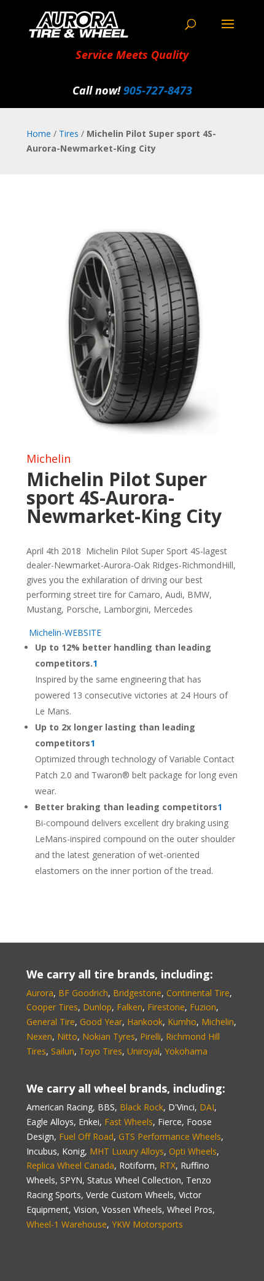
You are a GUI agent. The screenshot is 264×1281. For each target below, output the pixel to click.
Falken (129, 1007)
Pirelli (150, 1036)
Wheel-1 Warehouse (66, 1224)
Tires (69, 133)
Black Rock (141, 1107)
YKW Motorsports (147, 1224)
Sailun (62, 1051)
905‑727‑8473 (157, 90)
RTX (168, 1165)
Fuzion (203, 1007)
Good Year (101, 1022)
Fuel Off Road (86, 1136)
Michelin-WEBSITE (63, 632)
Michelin (48, 458)
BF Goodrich (83, 993)
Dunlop (97, 1007)
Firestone (166, 1007)
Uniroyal (143, 1051)
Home (38, 133)
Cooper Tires (52, 1007)
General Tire (50, 1022)
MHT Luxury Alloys (127, 1151)
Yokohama (186, 1051)
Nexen (39, 1036)
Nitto (67, 1036)
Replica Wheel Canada (70, 1165)
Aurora (39, 993)
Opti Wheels (193, 1151)
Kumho (182, 1022)
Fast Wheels (128, 1122)
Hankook (145, 1022)
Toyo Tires (100, 1051)
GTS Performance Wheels (169, 1136)
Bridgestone (137, 993)
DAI (207, 1107)
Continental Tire (198, 993)
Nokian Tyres (108, 1036)
